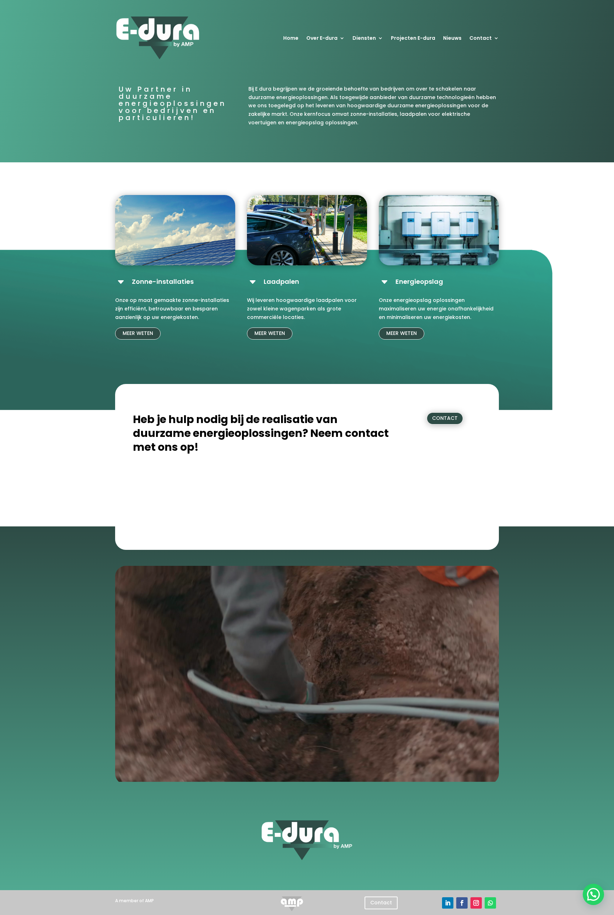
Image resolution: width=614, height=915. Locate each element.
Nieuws (452, 38)
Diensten (364, 38)
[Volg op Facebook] (462, 903)
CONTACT (445, 418)
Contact (480, 38)
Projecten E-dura (413, 38)
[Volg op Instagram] (476, 903)
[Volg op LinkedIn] (447, 903)
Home (290, 38)
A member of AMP (134, 901)
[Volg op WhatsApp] (490, 903)
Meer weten (138, 333)
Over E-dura (322, 38)
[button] (593, 894)
